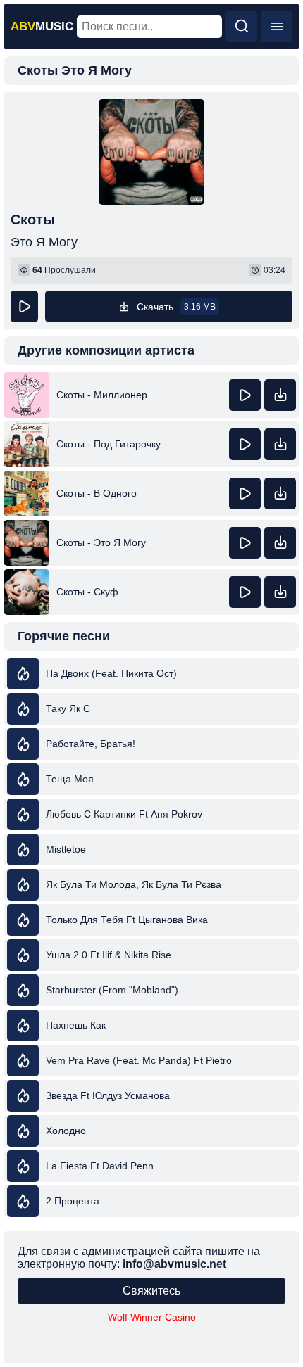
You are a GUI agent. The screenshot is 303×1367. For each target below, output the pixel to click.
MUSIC (42, 26)
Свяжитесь (151, 1291)
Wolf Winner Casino (152, 1317)
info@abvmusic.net (174, 1264)
